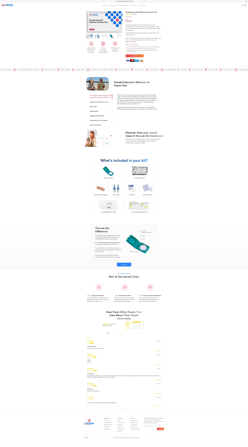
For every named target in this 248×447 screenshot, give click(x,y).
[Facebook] (85, 437)
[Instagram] (87, 437)
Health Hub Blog (114, 5)
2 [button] (122, 409)
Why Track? (93, 106)
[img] (90, 341)
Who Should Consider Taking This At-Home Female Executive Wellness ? (101, 96)
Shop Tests (105, 5)
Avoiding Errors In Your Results (99, 120)
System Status (120, 429)
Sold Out (135, 55)
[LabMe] (7, 5)
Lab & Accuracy (121, 422)
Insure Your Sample (95, 125)
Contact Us (134, 5)
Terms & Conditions (135, 429)
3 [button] (124, 409)
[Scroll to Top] (245, 439)
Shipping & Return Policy (97, 116)
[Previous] (89, 1)
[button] (245, 5)
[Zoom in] (119, 13)
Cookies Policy (134, 420)
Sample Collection (124, 5)
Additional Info (94, 111)
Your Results (143, 5)
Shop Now (124, 264)
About (118, 420)
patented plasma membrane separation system (109, 242)
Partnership (120, 424)
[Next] (158, 1)
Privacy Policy (134, 427)
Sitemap (119, 431)
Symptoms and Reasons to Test (99, 102)
